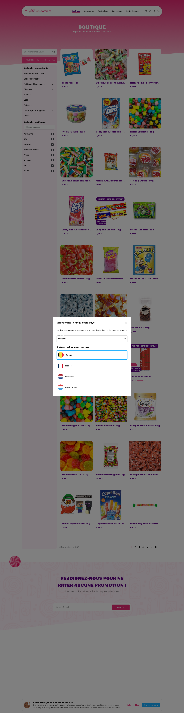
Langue (60, 335)
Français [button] (62, 338)
